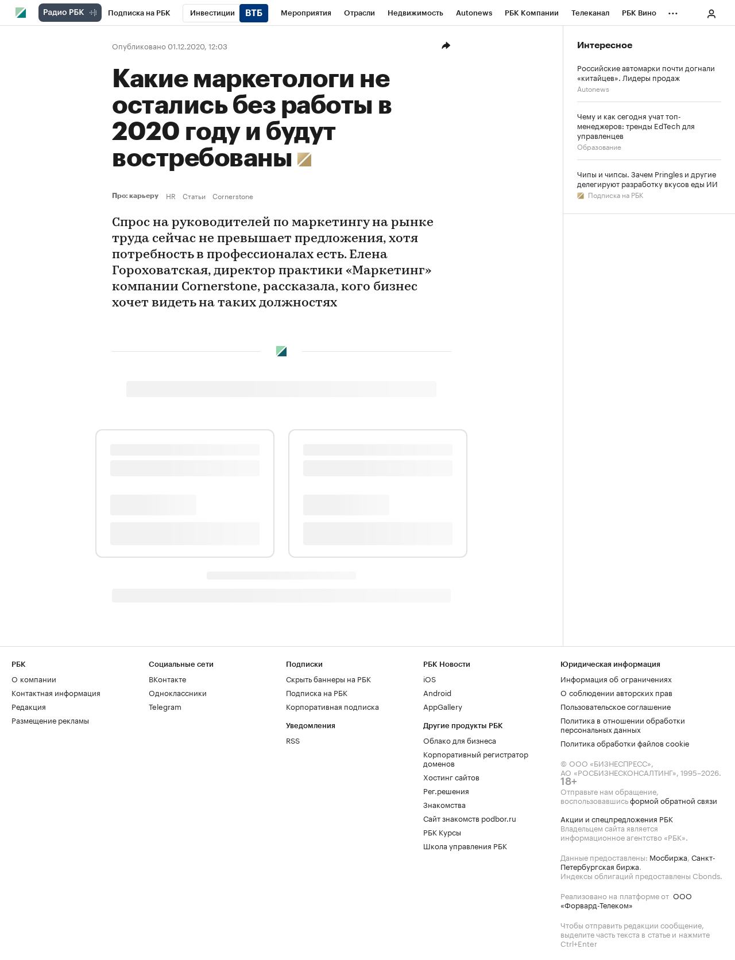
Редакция (28, 706)
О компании (33, 678)
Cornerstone (232, 195)
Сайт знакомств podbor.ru (469, 817)
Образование (599, 146)
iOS (429, 678)
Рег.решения (446, 790)
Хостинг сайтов (451, 776)
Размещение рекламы (50, 719)
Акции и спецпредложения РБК (616, 818)
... (673, 11)
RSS (293, 739)
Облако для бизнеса (459, 739)
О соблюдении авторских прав (616, 692)
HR (171, 195)
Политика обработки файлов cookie (625, 742)
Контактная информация (55, 692)
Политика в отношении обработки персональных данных (622, 724)
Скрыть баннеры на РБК (328, 678)
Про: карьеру (136, 195)
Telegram (165, 706)
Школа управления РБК (465, 845)
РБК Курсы (442, 831)
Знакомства (444, 804)
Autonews (593, 88)
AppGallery (442, 706)
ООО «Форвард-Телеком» (626, 899)
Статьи (194, 195)
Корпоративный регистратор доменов (475, 758)
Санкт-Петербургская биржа (637, 861)
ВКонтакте (167, 678)
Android (437, 692)
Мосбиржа (668, 856)
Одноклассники (178, 692)
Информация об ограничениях (616, 678)
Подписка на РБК (614, 194)
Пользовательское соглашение (615, 706)
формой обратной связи (673, 800)
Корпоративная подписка (332, 706)
